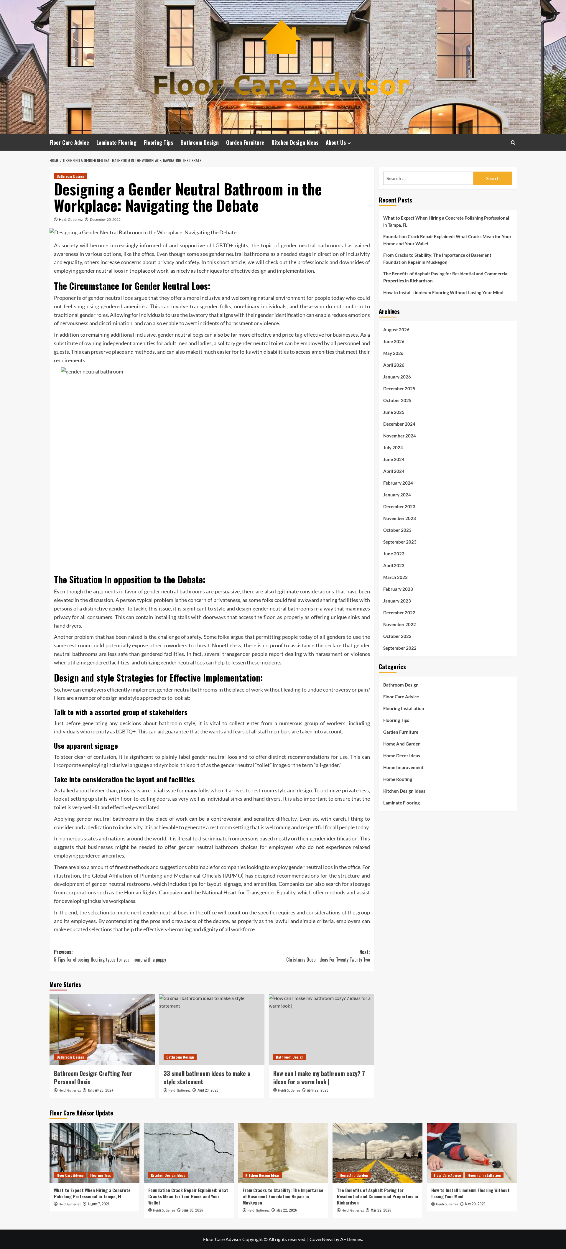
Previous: (110, 955)
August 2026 (396, 329)
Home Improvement (403, 767)
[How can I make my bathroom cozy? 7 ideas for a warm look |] (321, 1029)
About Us (336, 142)
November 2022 (399, 624)
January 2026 (397, 376)
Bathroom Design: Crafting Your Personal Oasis (93, 1077)
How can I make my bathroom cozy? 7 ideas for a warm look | (319, 1077)
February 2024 (398, 482)
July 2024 (393, 447)
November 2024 (399, 435)
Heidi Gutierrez (71, 219)
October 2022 (397, 636)
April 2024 (393, 470)
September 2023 (400, 541)
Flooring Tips (158, 142)
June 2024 (393, 459)
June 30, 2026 (192, 1209)
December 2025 (399, 388)
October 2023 (397, 529)
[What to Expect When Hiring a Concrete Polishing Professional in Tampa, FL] (94, 1153)
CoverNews (321, 1239)
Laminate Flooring (116, 142)
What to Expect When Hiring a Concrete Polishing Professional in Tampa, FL (446, 221)
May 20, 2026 (475, 1203)
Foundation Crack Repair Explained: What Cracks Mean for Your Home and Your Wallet (447, 240)
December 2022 (399, 612)
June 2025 (393, 411)
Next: (328, 955)
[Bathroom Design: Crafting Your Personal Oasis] (102, 1029)
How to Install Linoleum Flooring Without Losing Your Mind (443, 292)
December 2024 (399, 423)
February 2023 (398, 588)
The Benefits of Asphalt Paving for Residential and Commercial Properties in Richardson (446, 277)
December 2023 (399, 506)
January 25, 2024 (100, 1089)
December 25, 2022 (105, 219)
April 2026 (393, 364)
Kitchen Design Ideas (295, 142)
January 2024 (397, 494)
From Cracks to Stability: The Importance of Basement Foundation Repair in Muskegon (437, 258)
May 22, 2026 (287, 1209)
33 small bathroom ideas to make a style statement (207, 1077)
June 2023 (393, 553)
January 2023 (397, 600)
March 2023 (395, 577)
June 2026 (393, 341)
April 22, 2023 (317, 1089)
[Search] (513, 142)
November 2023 (399, 518)
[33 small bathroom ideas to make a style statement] (211, 1029)
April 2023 (393, 565)
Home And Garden (402, 743)
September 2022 (400, 647)
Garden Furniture (245, 142)
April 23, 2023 (208, 1089)
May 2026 (393, 353)
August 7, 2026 (99, 1203)
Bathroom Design (199, 142)
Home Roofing (397, 779)
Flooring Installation (403, 708)
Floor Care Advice (69, 142)
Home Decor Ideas (401, 755)
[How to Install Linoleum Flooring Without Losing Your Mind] (472, 1153)
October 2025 (397, 400)
